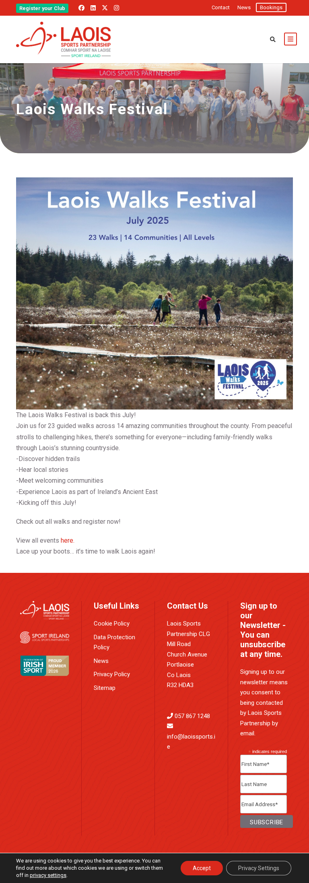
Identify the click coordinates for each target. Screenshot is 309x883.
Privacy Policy (112, 674)
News (244, 7)
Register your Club (42, 8)
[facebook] (81, 8)
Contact (221, 7)
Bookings (271, 7)
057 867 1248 (192, 716)
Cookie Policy (112, 623)
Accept (202, 868)
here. (67, 540)
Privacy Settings (258, 868)
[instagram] (116, 8)
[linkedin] (93, 8)
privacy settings (48, 875)
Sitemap (104, 688)
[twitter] (105, 8)
